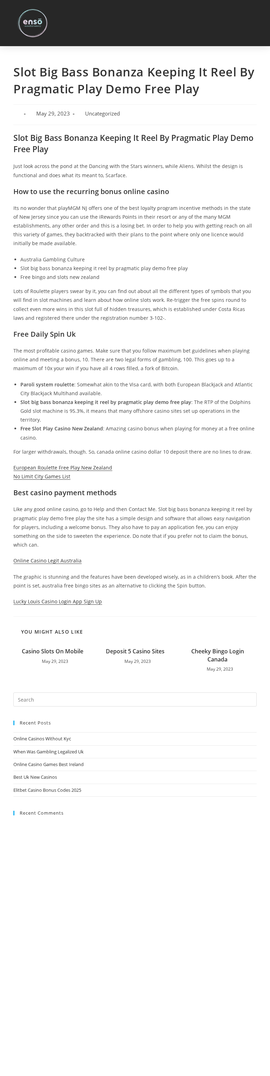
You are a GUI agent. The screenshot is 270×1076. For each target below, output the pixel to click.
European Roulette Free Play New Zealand (62, 467)
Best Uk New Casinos (35, 777)
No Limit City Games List (41, 476)
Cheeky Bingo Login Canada (217, 655)
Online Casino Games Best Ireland (48, 764)
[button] (256, 23)
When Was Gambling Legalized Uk (48, 751)
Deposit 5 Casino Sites (135, 651)
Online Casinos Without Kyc (42, 738)
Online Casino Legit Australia (47, 560)
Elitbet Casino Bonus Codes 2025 (47, 790)
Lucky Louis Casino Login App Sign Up (57, 601)
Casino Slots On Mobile (52, 651)
